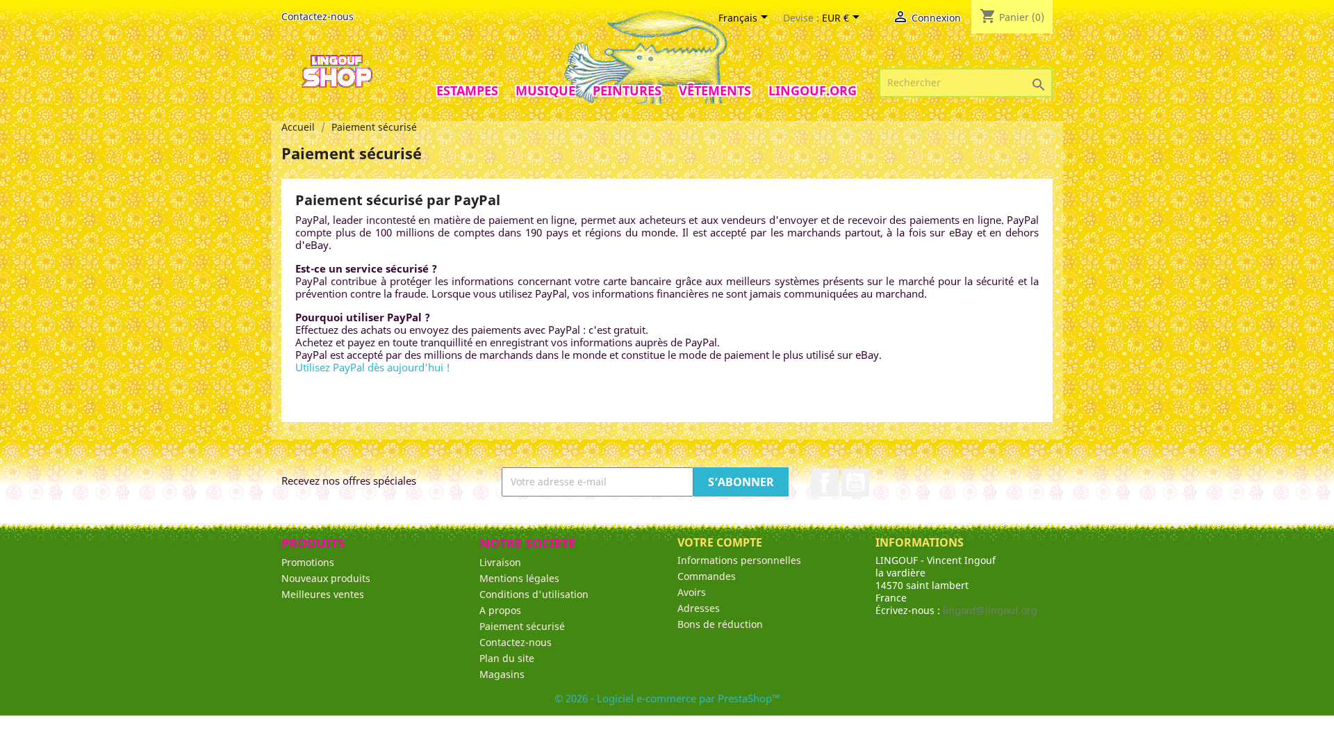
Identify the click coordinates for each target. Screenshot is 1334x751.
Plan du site (506, 658)
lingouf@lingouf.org (990, 610)
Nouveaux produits (325, 578)
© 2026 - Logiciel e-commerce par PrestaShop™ (667, 698)
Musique (545, 90)
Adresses (698, 608)
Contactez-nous (317, 16)
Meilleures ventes (322, 594)
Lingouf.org (812, 90)
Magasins (502, 674)
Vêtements (715, 90)
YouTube (855, 482)
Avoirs (691, 592)
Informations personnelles (739, 560)
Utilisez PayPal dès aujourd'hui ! (372, 367)
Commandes (706, 576)
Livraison (500, 562)
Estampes (467, 90)
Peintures (627, 90)
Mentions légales (519, 578)
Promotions (307, 562)
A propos (500, 610)
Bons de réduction (720, 624)
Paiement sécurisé (522, 626)
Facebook (825, 482)
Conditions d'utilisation (533, 594)
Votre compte (719, 542)
